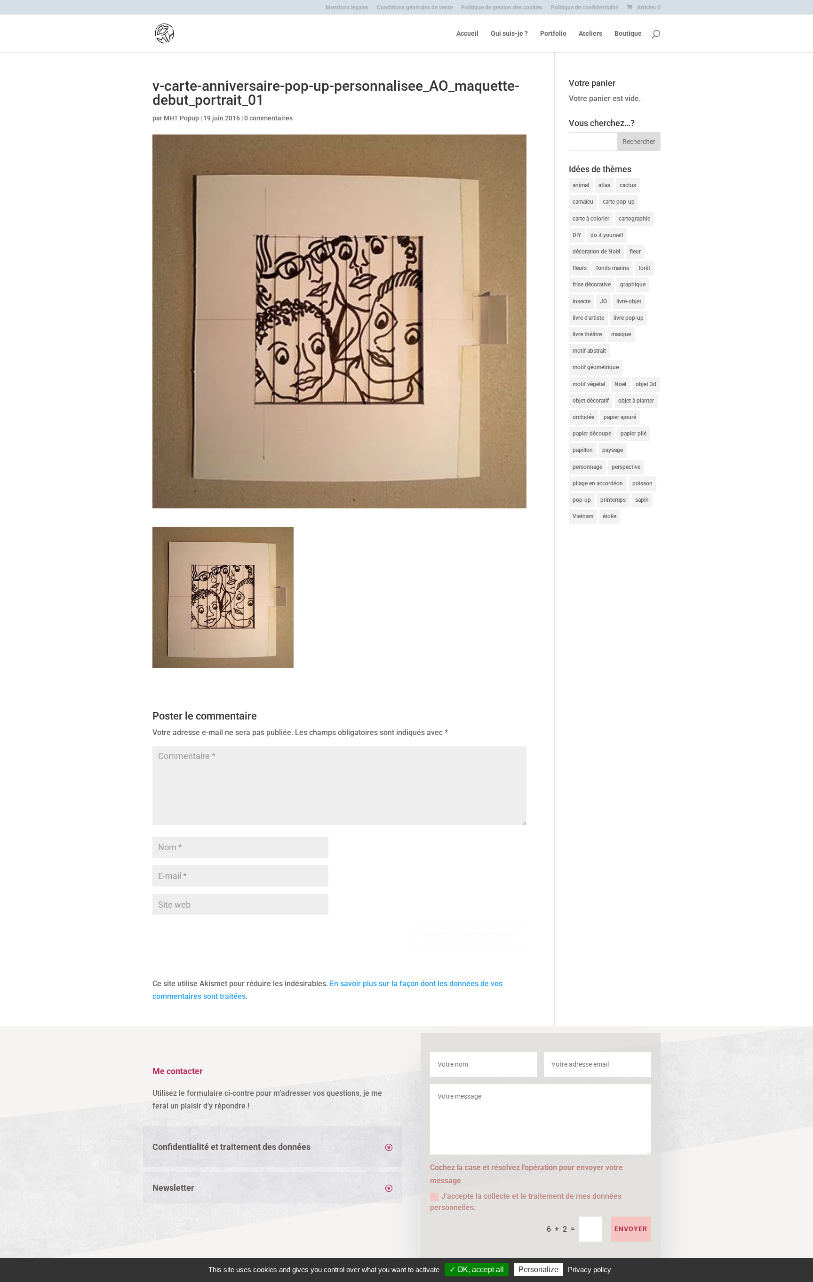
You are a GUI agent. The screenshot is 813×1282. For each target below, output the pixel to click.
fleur (635, 251)
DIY (577, 235)
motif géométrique (596, 367)
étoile (609, 516)
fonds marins (612, 268)
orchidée (583, 417)
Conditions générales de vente (415, 8)
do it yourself (606, 235)
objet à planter (636, 400)
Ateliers (590, 33)
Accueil (467, 33)
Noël (620, 384)
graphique (633, 284)
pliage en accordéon (598, 483)
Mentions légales (347, 8)
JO (603, 301)
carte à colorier (591, 218)
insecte (581, 301)
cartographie (634, 218)
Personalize (538, 1270)
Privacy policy (589, 1270)
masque (621, 334)
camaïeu (583, 201)
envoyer (630, 1229)
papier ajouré (620, 417)
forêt (644, 268)
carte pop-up (619, 201)
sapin (642, 500)
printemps (613, 500)
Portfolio (553, 33)
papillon (583, 450)
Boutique (628, 33)
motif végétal (589, 384)
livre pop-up (629, 318)
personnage (587, 467)
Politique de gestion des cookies (501, 8)
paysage (612, 450)
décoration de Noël (596, 251)
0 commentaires (268, 118)
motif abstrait (589, 351)
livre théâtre (587, 334)
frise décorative (592, 284)
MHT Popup (181, 118)
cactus (628, 185)
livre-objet (628, 301)
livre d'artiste (588, 318)
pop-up (582, 500)
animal (581, 185)
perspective (626, 467)
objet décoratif (591, 400)
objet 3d (646, 384)
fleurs (580, 268)
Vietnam (583, 516)
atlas (604, 185)
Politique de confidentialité (584, 8)
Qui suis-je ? (509, 33)
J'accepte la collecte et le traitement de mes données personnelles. (526, 1202)
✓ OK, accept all (476, 1270)
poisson (642, 483)
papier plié (633, 433)
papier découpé (592, 433)
